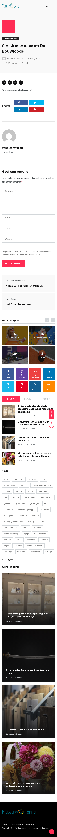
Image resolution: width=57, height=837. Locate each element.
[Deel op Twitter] (10, 82)
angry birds (19, 479)
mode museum (10, 528)
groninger (34, 503)
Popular (28, 399)
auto (43, 479)
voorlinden (35, 552)
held (46, 503)
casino (24, 485)
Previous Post (18, 280)
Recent (10, 399)
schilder (18, 546)
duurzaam (42, 491)
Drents (30, 491)
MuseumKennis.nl (13, 147)
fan (5, 497)
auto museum (10, 485)
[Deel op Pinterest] (21, 82)
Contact (5, 824)
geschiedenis (47, 497)
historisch (8, 509)
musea (25, 528)
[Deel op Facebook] (4, 82)
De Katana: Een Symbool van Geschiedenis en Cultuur (33, 423)
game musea (29, 497)
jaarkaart (45, 509)
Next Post (11, 298)
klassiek (23, 515)
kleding (35, 515)
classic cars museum (41, 485)
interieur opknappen (27, 509)
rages (6, 546)
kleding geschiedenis (13, 522)
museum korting (11, 534)
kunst (42, 522)
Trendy (46, 399)
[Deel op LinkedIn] (15, 82)
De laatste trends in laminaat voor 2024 (34, 439)
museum (37, 528)
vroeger (48, 552)
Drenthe (18, 491)
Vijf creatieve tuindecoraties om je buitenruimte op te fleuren (35, 455)
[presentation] (47, 320)
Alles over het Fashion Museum (25, 285)
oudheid (7, 540)
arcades (32, 479)
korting (31, 522)
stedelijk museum (35, 546)
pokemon (31, 540)
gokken (7, 503)
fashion (15, 497)
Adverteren (30, 824)
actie (6, 479)
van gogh (8, 552)
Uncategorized (10, 39)
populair (44, 540)
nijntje (26, 534)
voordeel (21, 552)
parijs (19, 540)
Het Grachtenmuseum (19, 304)
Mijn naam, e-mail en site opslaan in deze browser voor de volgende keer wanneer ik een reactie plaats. (27, 252)
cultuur (7, 491)
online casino (40, 534)
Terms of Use (17, 824)
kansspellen (9, 515)
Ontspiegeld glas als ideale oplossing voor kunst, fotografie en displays (35, 409)
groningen (20, 503)
